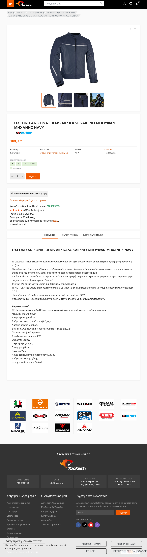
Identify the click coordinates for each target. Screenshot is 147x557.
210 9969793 (23, 483)
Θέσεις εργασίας (15, 533)
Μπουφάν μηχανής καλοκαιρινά (61, 12)
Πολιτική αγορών (15, 520)
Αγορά (32, 176)
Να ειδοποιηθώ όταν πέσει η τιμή (30, 193)
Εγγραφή (122, 512)
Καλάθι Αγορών (48, 516)
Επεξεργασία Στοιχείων (52, 507)
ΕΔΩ (55, 221)
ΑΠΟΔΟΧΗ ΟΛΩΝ (91, 544)
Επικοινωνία (13, 537)
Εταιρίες (10, 528)
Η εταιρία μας (13, 507)
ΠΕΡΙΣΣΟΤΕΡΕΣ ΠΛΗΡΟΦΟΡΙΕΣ (127, 551)
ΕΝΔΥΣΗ (21, 12)
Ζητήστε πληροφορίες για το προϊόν (28, 200)
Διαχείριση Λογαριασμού (52, 503)
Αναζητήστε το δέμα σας (18, 503)
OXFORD (109, 149)
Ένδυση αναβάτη (36, 12)
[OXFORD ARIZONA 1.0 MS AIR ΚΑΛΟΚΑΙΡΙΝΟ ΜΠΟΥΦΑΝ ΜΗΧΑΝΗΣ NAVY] (73, 59)
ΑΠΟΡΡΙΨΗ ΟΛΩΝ (126, 544)
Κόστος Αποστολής (93, 235)
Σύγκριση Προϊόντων (51, 524)
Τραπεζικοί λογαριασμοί (18, 524)
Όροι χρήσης (13, 511)
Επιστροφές (12, 516)
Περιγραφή (49, 235)
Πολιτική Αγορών (69, 235)
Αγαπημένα (46, 520)
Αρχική (11, 12)
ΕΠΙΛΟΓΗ (91, 551)
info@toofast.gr (57, 483)
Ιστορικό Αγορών (49, 511)
